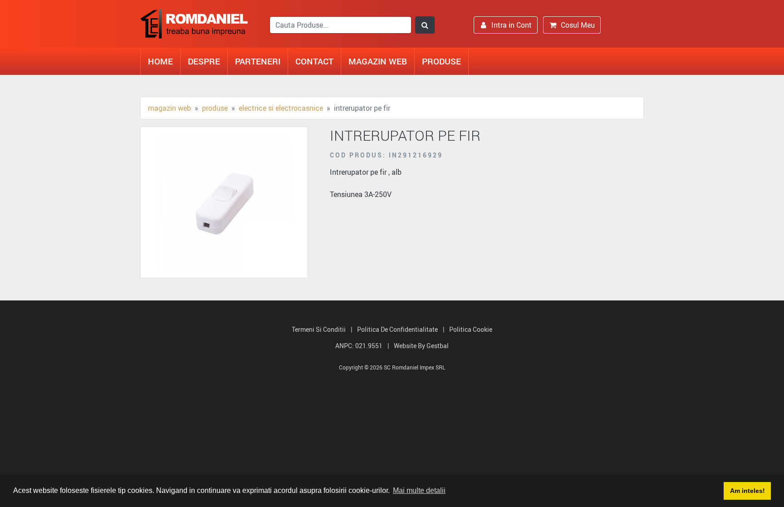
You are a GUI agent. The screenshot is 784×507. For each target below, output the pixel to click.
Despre (204, 61)
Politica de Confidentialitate (397, 329)
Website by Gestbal (421, 345)
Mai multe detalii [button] (419, 490)
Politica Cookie (470, 329)
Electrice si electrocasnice (281, 108)
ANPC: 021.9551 (358, 345)
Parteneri (257, 61)
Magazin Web (377, 61)
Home (160, 61)
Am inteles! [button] (747, 490)
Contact (314, 61)
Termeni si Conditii (319, 329)
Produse (441, 61)
